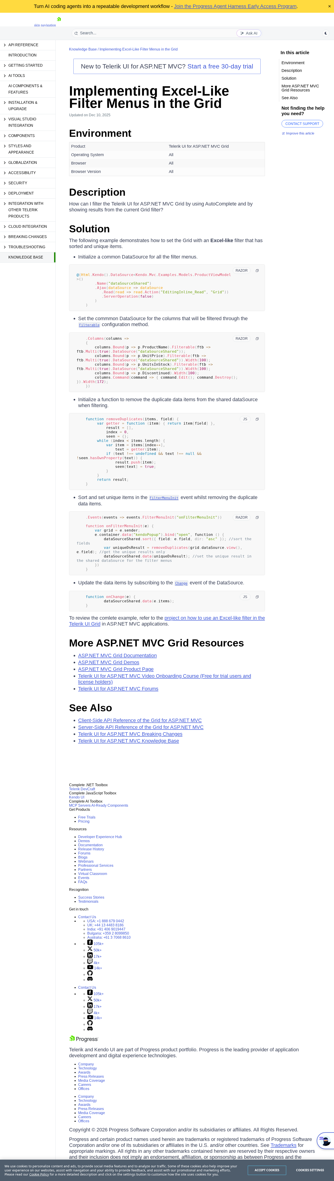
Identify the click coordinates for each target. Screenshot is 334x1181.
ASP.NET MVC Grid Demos (108, 662)
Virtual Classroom (92, 874)
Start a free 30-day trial (220, 66)
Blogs (82, 857)
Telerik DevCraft (82, 789)
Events (83, 878)
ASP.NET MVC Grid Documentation (117, 655)
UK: (105, 925)
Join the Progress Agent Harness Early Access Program (235, 6)
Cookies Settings (310, 1170)
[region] (167, 1170)
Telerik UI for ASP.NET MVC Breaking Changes (130, 734)
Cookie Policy (39, 1174)
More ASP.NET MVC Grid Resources (156, 643)
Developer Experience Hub (100, 837)
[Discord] (90, 980)
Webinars (86, 861)
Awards (84, 1072)
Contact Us (87, 917)
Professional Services (95, 865)
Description (97, 192)
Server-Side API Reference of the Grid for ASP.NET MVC (141, 727)
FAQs (82, 882)
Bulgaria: (108, 933)
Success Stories (91, 897)
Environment (100, 133)
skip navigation (45, 25)
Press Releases (91, 1076)
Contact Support (302, 124)
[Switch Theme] (325, 33)
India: (106, 929)
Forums (84, 853)
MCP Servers (80, 805)
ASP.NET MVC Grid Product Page (116, 669)
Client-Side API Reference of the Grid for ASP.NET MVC (140, 720)
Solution (89, 229)
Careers (84, 1085)
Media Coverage (91, 1080)
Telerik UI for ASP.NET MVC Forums (118, 689)
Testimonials (88, 901)
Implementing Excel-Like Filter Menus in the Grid (139, 49)
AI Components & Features (25, 89)
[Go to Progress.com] (84, 1041)
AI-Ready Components (109, 805)
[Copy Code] (257, 270)
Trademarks (284, 1145)
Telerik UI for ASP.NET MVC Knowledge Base (128, 741)
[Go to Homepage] (59, 25)
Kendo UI (76, 797)
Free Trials (86, 817)
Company (86, 1064)
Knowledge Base (25, 257)
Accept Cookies (267, 1170)
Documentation (90, 845)
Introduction (22, 55)
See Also (90, 708)
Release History (91, 849)
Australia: (109, 937)
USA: (105, 921)
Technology (87, 1068)
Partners (85, 870)
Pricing (84, 821)
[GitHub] (90, 974)
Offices (83, 1089)
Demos (84, 841)
